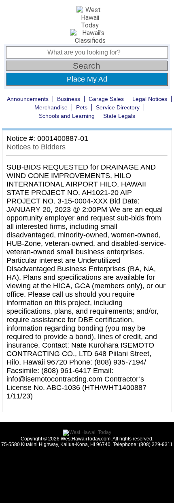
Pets (81, 107)
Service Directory (118, 107)
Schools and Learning (67, 116)
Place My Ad (87, 79)
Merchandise (51, 107)
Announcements (28, 99)
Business (68, 99)
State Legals (119, 116)
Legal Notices (149, 99)
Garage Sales (106, 99)
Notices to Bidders (36, 147)
